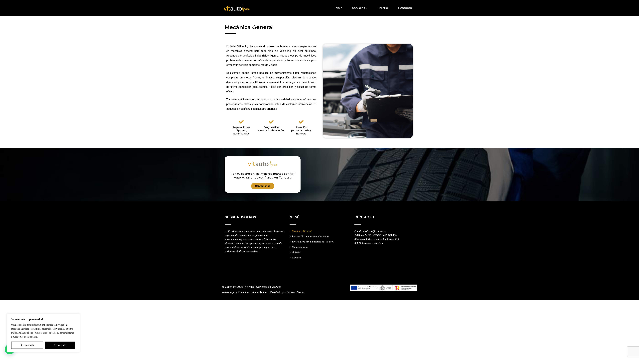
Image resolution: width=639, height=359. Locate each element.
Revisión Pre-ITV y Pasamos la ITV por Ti (313, 241)
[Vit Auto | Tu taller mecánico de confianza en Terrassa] (236, 8)
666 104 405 (390, 235)
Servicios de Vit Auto (268, 286)
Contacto (405, 8)
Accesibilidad (260, 292)
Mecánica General (302, 231)
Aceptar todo (60, 345)
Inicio (338, 8)
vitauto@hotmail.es (375, 231)
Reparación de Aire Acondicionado (310, 236)
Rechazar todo (27, 345)
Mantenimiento (300, 247)
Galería (382, 8)
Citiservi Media (295, 292)
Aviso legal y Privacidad (236, 292)
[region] (43, 332)
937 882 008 (374, 235)
